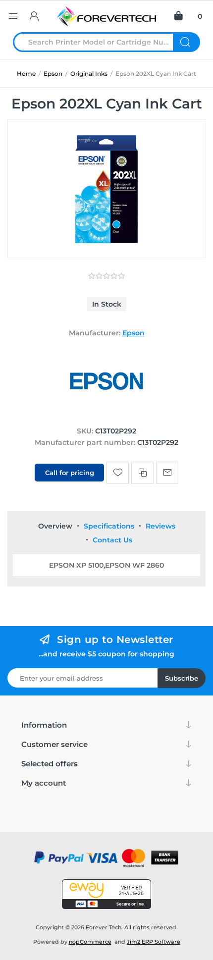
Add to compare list (142, 473)
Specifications (109, 526)
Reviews (160, 526)
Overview (55, 526)
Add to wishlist (117, 473)
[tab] (55, 526)
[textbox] (99, 42)
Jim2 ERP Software (153, 941)
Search (186, 42)
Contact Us (112, 539)
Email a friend (167, 473)
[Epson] (106, 412)
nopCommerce (90, 941)
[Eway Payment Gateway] (106, 894)
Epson (133, 332)
